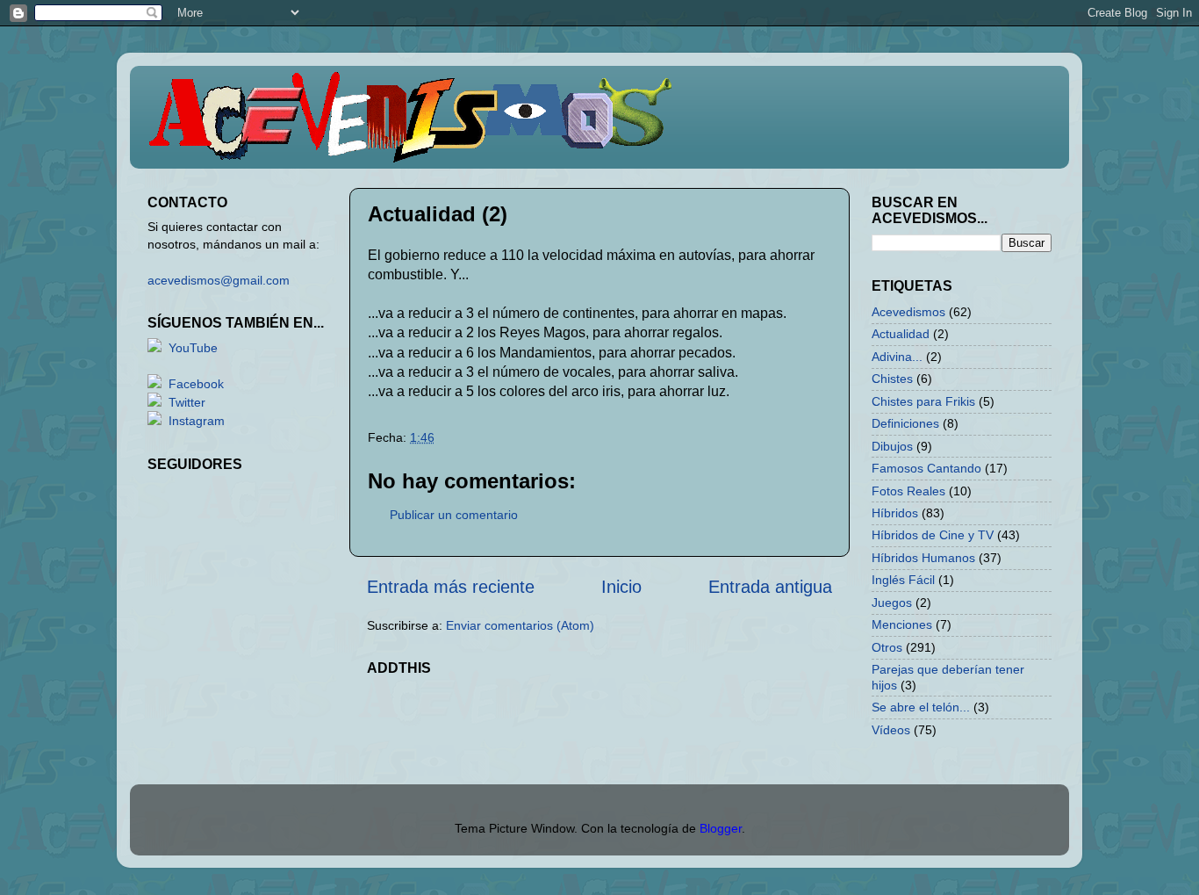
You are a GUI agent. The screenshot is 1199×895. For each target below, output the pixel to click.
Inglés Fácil (903, 580)
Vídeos (891, 730)
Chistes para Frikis (923, 401)
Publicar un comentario (454, 515)
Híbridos (895, 513)
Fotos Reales (908, 491)
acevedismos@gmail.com (218, 280)
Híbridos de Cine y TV (933, 535)
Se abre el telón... (921, 707)
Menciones (902, 624)
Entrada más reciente (451, 586)
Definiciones (905, 423)
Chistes (892, 379)
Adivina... (897, 357)
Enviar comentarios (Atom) (520, 625)
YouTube (193, 348)
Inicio (621, 586)
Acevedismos (908, 312)
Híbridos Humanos (923, 558)
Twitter (187, 402)
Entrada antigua (770, 586)
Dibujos (892, 446)
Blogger (721, 828)
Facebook (196, 384)
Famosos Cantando (926, 468)
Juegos (892, 602)
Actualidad (901, 334)
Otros (887, 647)
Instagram (197, 421)
